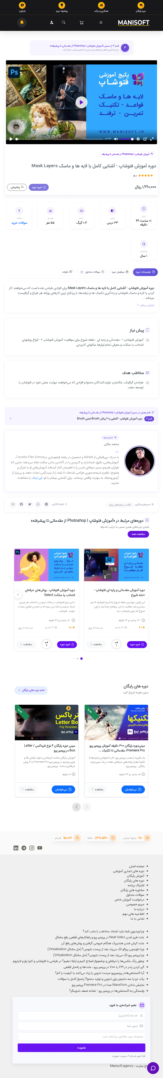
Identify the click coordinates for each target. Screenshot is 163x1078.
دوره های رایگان (134, 880)
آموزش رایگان (135, 875)
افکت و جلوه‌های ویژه (120, 505)
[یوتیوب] (39, 847)
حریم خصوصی (135, 904)
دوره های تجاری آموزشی (128, 871)
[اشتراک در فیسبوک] (21, 504)
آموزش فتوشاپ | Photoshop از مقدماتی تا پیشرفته (125, 154)
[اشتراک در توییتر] (29, 504)
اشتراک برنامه (136, 885)
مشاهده (97, 644)
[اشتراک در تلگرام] (46, 504)
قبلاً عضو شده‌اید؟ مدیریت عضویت (128, 1056)
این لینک (36, 477)
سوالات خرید (19, 222)
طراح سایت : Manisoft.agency (130, 1066)
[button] (101, 22)
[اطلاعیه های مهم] (21, 22)
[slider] (59, 139)
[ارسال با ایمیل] (13, 504)
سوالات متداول (135, 894)
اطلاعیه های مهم (133, 913)
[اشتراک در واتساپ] (38, 504)
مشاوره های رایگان (132, 890)
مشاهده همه (138, 534)
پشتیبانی (15, 187)
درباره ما (139, 909)
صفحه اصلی (136, 866)
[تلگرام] (23, 847)
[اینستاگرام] (31, 847)
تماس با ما (137, 918)
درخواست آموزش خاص (129, 899)
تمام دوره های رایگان (33, 690)
